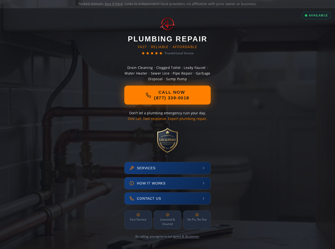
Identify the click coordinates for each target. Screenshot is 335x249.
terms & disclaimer (186, 236)
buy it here (114, 3)
